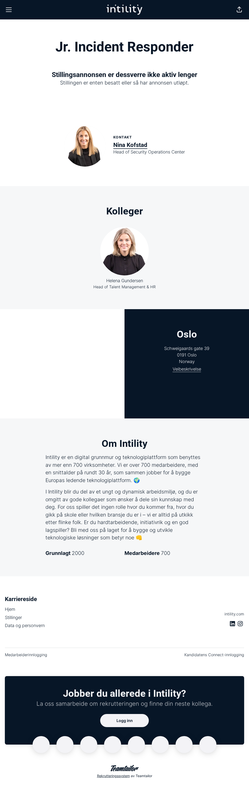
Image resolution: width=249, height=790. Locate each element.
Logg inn (124, 720)
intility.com (234, 614)
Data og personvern (25, 625)
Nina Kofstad (130, 145)
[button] (239, 10)
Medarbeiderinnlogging (26, 654)
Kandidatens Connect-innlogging (214, 654)
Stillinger (13, 617)
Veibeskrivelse (187, 369)
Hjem (10, 609)
